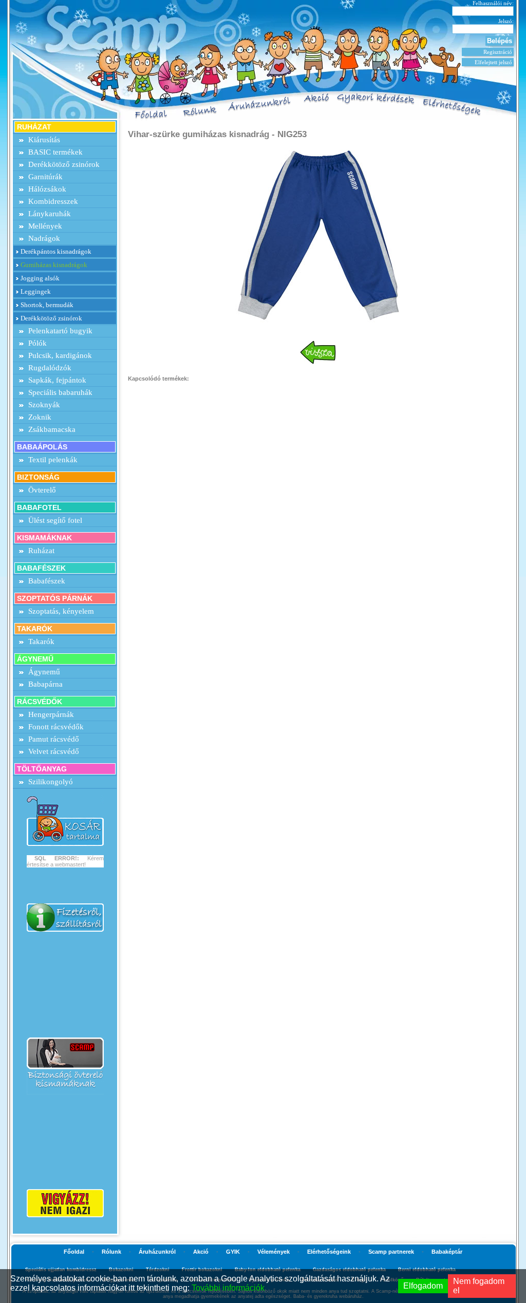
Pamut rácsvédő (53, 739)
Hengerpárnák (51, 714)
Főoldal (74, 1252)
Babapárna (45, 684)
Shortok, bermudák (47, 305)
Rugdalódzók (49, 368)
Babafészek (46, 581)
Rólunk (111, 1252)
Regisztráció (497, 52)
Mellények (45, 226)
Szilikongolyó (50, 782)
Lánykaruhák (49, 214)
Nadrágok (44, 238)
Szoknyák (44, 405)
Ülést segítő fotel (55, 520)
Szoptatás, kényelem (61, 611)
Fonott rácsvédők (56, 727)
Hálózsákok (47, 189)
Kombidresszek (53, 201)
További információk (228, 1287)
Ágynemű (44, 672)
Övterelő (42, 490)
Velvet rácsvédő (53, 751)
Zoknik (39, 417)
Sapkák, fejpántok (57, 380)
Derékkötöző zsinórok (64, 164)
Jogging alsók (40, 278)
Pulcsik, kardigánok (60, 355)
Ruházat (41, 550)
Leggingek (36, 291)
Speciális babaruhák (60, 392)
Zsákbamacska (52, 429)
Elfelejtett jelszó (493, 62)
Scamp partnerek (391, 1252)
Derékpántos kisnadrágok (56, 251)
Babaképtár (446, 1252)
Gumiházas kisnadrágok (54, 265)
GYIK (233, 1252)
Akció (201, 1252)
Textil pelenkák (53, 460)
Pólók (37, 343)
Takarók (41, 641)
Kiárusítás (44, 140)
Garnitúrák (45, 177)
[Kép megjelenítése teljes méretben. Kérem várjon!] (318, 234)
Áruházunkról (157, 1252)
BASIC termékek (55, 152)
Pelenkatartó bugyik (60, 331)
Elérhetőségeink (329, 1252)
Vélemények (273, 1252)
